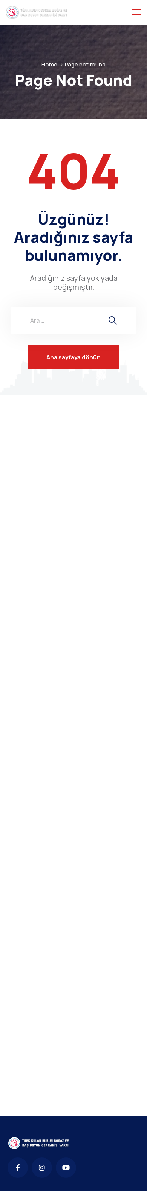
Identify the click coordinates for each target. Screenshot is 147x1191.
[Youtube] (66, 1167)
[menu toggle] (136, 12)
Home (49, 64)
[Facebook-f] (18, 1167)
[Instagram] (42, 1167)
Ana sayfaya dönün (73, 357)
